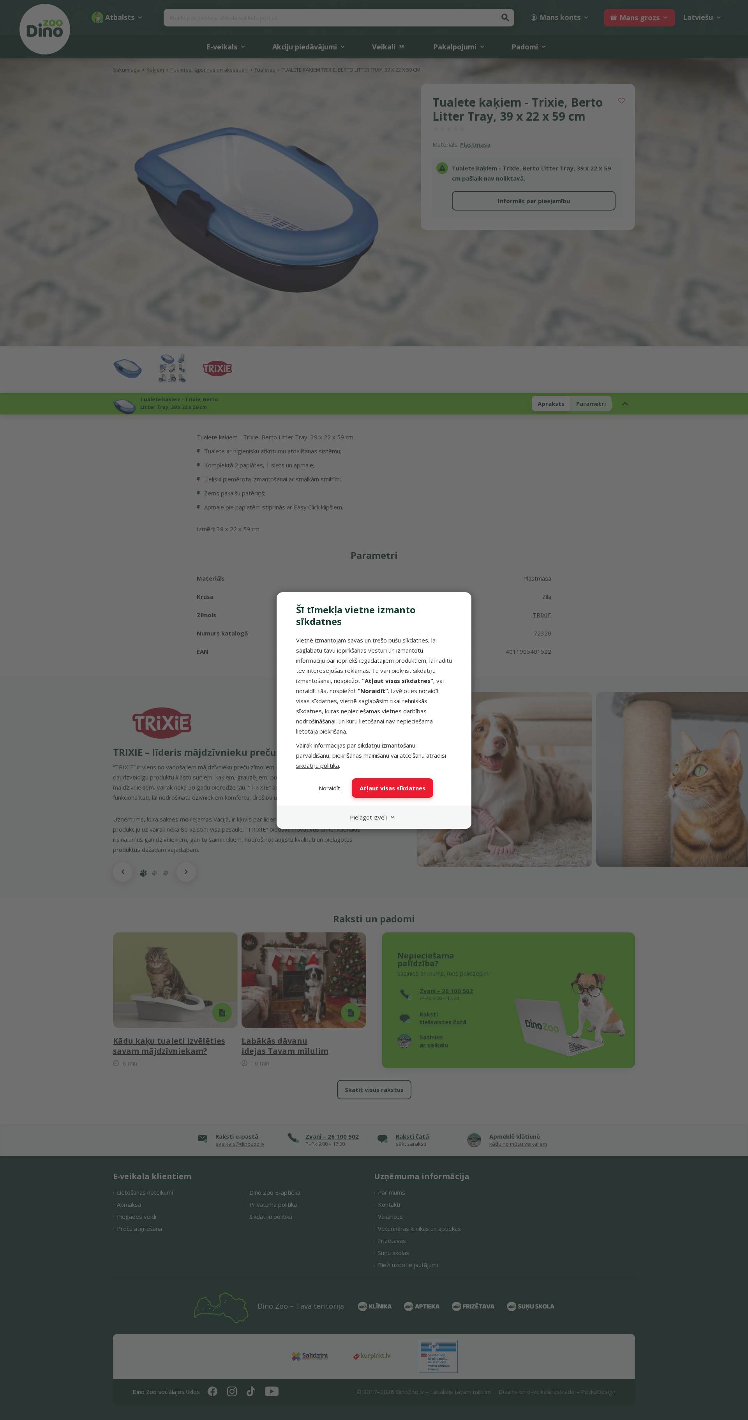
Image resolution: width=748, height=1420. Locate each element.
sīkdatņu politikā (317, 765)
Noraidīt (329, 788)
